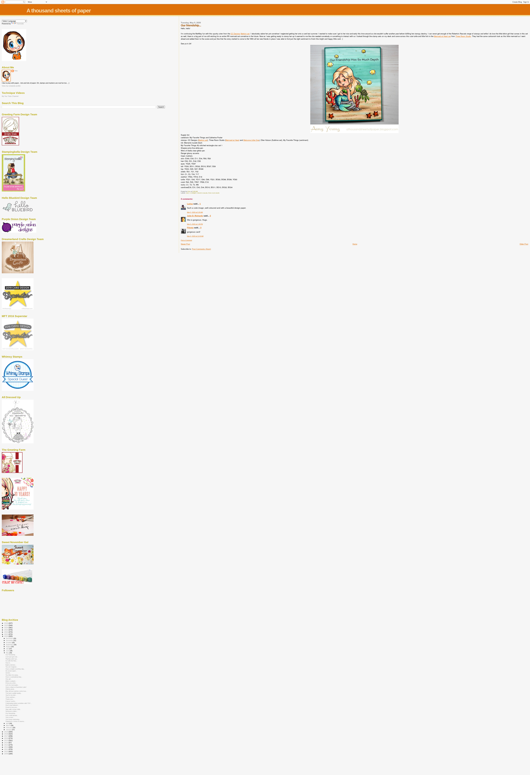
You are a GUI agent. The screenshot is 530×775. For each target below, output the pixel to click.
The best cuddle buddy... (14, 693)
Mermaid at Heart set (442, 36)
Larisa (190, 204)
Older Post (524, 244)
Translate (20, 24)
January (9, 729)
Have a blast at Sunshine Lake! (16, 687)
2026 (6, 623)
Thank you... (10, 699)
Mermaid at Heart (232, 140)
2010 (6, 751)
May (7, 653)
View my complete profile (11, 86)
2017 (6, 736)
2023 (6, 630)
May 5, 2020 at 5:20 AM (195, 212)
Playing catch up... (12, 659)
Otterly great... (10, 689)
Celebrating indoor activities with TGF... (19, 703)
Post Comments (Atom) (201, 249)
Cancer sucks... (11, 701)
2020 (6, 636)
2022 (6, 632)
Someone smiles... (12, 711)
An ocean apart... (11, 671)
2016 (6, 738)
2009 (6, 754)
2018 (6, 734)
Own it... (8, 663)
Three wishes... (11, 697)
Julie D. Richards (195, 216)
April (7, 723)
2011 (6, 749)
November (9, 640)
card (187, 193)
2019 (6, 732)
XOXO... (8, 673)
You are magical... (11, 667)
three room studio (213, 193)
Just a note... (10, 717)
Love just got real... (12, 657)
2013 (6, 745)
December (9, 638)
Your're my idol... (11, 695)
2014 (6, 743)
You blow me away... (12, 675)
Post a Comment (186, 240)
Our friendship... (11, 655)
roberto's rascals (202, 193)
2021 (6, 634)
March (8, 725)
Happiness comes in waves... (15, 721)
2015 (6, 740)
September (10, 644)
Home (355, 244)
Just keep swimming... (13, 719)
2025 (6, 625)
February (9, 727)
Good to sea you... (12, 707)
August (8, 646)
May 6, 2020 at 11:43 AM (195, 236)
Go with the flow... (11, 661)
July (7, 648)
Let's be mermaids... (12, 685)
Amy (16, 71)
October (9, 642)
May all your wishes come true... (16, 691)
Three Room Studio (463, 36)
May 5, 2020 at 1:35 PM (195, 224)
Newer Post (185, 244)
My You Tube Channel (10, 96)
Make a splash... (11, 681)
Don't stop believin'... (12, 705)
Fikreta (190, 228)
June (8, 651)
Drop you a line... (11, 683)
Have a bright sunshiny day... (15, 669)
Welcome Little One (251, 140)
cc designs (193, 193)
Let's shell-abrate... (12, 715)
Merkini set (245, 33)
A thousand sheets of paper (58, 11)
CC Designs (235, 33)
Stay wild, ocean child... (13, 709)
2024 (6, 627)
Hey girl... (9, 679)
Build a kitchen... (11, 665)
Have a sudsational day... (14, 677)
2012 (6, 747)
